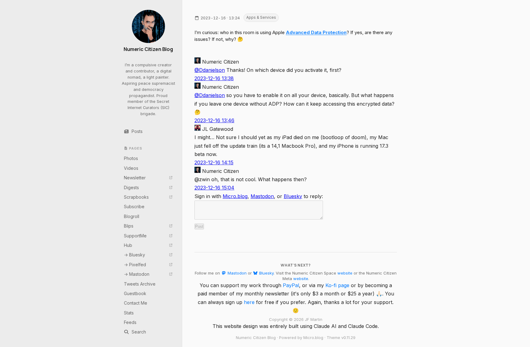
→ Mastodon (136, 274)
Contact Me (135, 303)
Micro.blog (235, 196)
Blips (128, 225)
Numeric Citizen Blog (148, 49)
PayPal (291, 285)
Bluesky (293, 196)
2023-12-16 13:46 (214, 120)
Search (139, 331)
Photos (131, 158)
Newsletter (135, 177)
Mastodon (262, 196)
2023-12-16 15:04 (214, 188)
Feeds (130, 322)
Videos (131, 168)
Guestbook (135, 293)
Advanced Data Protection (316, 32)
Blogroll (131, 216)
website (344, 273)
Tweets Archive (140, 284)
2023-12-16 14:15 (213, 162)
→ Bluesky (134, 254)
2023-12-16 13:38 (214, 78)
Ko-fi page (337, 285)
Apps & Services (261, 17)
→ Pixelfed (135, 264)
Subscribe (134, 206)
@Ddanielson (209, 70)
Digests (131, 187)
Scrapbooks (136, 197)
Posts (137, 131)
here (249, 302)
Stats (129, 312)
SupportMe (135, 235)
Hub (128, 245)
